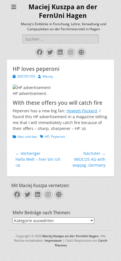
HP (47, 136)
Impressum (53, 240)
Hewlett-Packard (81, 110)
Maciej (47, 76)
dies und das (27, 136)
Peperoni (58, 136)
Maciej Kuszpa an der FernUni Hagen (70, 236)
